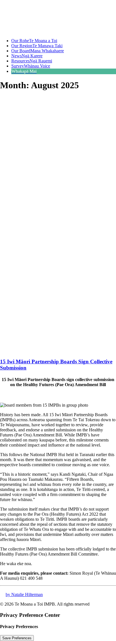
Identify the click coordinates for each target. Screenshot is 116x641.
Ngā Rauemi (31, 60)
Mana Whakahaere (37, 50)
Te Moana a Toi (34, 40)
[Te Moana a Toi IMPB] (58, 17)
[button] (49, 350)
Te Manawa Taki (37, 45)
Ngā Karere (27, 55)
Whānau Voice (30, 66)
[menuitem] (63, 40)
